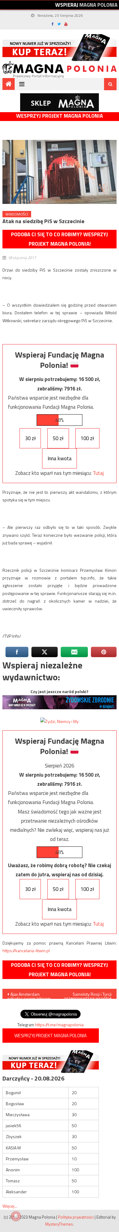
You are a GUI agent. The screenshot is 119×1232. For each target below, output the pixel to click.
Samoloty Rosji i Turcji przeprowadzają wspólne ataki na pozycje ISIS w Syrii (88, 995)
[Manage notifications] (16, 1216)
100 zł (87, 438)
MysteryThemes (59, 1224)
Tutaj (98, 473)
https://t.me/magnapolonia (59, 1024)
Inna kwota (60, 458)
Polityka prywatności (76, 1217)
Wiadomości (16, 214)
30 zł (30, 438)
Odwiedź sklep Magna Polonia (59, 102)
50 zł (58, 438)
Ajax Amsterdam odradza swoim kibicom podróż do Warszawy (29, 995)
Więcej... (9, 1206)
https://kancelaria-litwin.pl (26, 950)
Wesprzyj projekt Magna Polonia (59, 116)
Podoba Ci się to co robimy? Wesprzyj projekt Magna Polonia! (59, 239)
